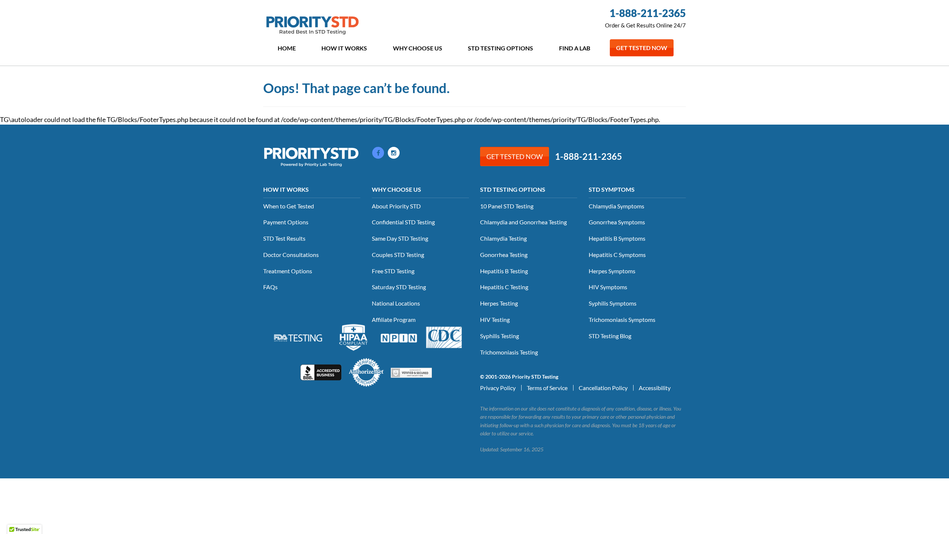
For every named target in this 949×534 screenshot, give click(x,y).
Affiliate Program (394, 319)
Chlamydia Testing (503, 238)
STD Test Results (284, 238)
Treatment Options (287, 270)
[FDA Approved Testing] (298, 337)
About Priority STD (396, 206)
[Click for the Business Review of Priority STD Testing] (320, 371)
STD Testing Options (500, 48)
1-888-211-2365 (647, 13)
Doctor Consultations (291, 254)
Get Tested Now (641, 47)
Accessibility (655, 387)
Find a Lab (574, 48)
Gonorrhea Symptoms (617, 221)
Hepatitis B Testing (504, 270)
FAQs (270, 286)
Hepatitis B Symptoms (617, 238)
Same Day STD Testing (400, 238)
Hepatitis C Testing (504, 286)
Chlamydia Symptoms (616, 206)
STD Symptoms (612, 189)
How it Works (344, 48)
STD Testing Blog (610, 335)
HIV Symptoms (608, 286)
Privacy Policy (498, 387)
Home (287, 48)
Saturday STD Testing (399, 286)
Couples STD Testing (398, 254)
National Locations (396, 303)
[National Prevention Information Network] (398, 337)
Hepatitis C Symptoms (617, 254)
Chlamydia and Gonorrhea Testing (523, 221)
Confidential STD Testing (403, 221)
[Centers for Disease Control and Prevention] (444, 336)
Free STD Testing (393, 270)
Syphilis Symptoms (612, 303)
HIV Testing (495, 319)
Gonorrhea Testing (504, 254)
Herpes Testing (499, 303)
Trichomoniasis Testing (509, 352)
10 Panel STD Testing (506, 206)
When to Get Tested (288, 206)
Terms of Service (547, 387)
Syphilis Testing (499, 335)
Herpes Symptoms (612, 270)
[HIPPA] (353, 336)
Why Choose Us (417, 48)
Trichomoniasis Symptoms (622, 319)
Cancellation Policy (603, 387)
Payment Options (285, 221)
